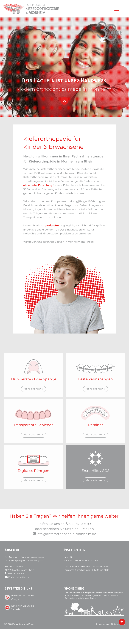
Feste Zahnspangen (95, 379)
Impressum (102, 624)
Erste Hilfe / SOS (95, 471)
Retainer (95, 425)
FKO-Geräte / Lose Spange (33, 379)
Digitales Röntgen (33, 471)
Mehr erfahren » (33, 388)
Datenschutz (118, 624)
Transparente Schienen (33, 425)
